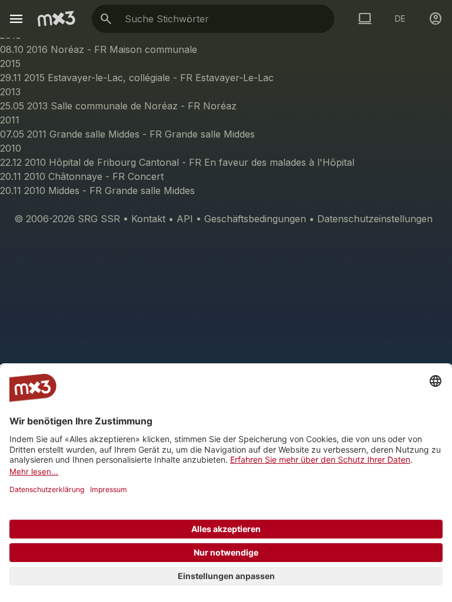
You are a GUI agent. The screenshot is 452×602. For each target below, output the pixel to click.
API (185, 219)
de (400, 19)
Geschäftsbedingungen (255, 219)
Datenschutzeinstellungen (375, 219)
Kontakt (148, 219)
